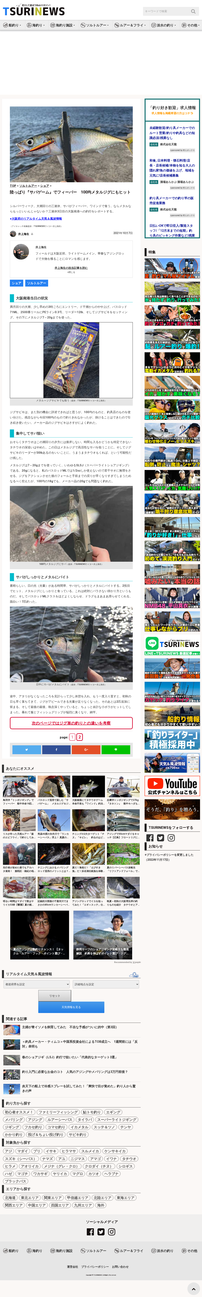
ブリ (36, 1151)
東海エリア (126, 1198)
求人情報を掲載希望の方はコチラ (172, 113)
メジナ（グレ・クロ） (61, 1166)
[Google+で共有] (86, 749)
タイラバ (85, 1120)
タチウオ (129, 1159)
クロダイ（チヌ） (99, 1166)
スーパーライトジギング (116, 1120)
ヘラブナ (111, 1174)
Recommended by (123, 962)
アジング (35, 1120)
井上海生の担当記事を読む (71, 267)
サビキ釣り (78, 1134)
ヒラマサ (69, 1151)
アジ (8, 1151)
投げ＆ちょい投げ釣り (46, 1134)
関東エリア (53, 1198)
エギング (113, 1112)
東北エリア (30, 1198)
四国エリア (60, 1205)
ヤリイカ (60, 1174)
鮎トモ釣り (92, 1112)
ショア (16, 283)
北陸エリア (102, 1198)
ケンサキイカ (115, 1151)
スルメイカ (90, 1151)
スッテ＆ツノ (104, 1127)
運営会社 (72, 1266)
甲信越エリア (77, 1198)
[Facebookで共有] (56, 749)
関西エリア (14, 1205)
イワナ (111, 1159)
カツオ (93, 1174)
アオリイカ (30, 1166)
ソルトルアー (36, 283)
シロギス (126, 1166)
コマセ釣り (56, 1127)
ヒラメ (10, 1166)
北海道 (10, 1198)
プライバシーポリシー (95, 1266)
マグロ (77, 1174)
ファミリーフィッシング (58, 1112)
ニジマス (78, 1159)
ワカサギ (40, 1174)
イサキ (51, 1151)
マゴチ (22, 1174)
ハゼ (8, 1174)
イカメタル (79, 1127)
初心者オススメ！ (19, 1112)
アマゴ (95, 1159)
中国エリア (37, 1205)
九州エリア (83, 1205)
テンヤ (125, 1127)
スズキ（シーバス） (21, 1159)
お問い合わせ (120, 1266)
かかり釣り (14, 1134)
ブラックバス (15, 1181)
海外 (100, 1205)
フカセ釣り (33, 1127)
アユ (61, 1159)
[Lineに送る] (116, 749)
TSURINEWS (98, 1275)
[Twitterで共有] (26, 749)
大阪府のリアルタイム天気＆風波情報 (37, 218)
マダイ (22, 1151)
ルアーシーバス (60, 1120)
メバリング (14, 1120)
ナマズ (47, 1159)
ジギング (12, 1127)
